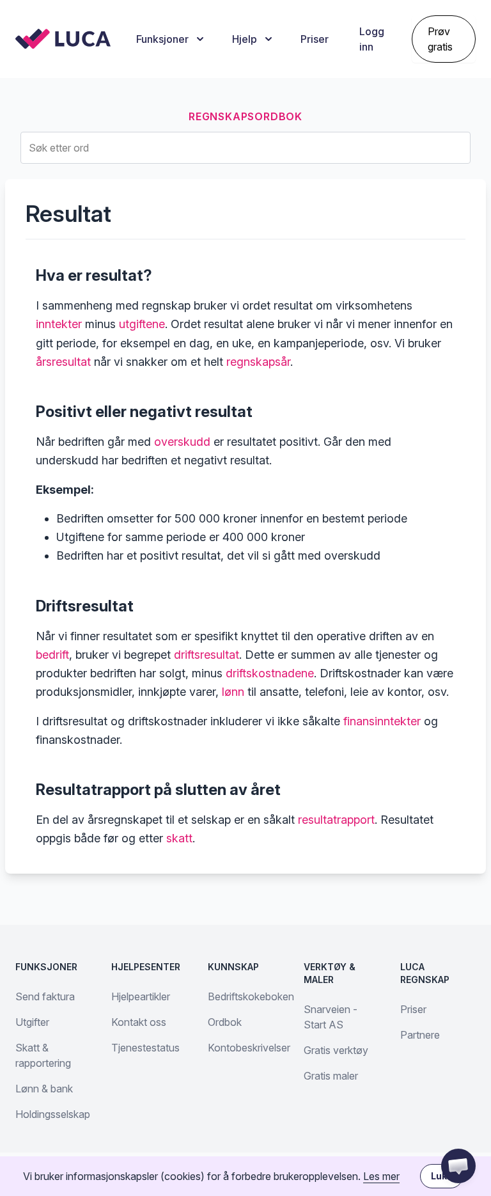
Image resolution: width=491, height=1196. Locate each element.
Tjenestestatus (145, 1047)
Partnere (420, 1034)
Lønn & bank (44, 1088)
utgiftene (142, 324)
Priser (314, 39)
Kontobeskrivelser (249, 1047)
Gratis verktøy (336, 1050)
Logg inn (371, 39)
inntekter (59, 324)
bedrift (52, 654)
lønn (233, 691)
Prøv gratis (440, 39)
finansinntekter (382, 721)
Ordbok (225, 1022)
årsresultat (63, 361)
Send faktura (45, 996)
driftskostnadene (270, 673)
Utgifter (32, 1022)
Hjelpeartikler (140, 996)
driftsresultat (206, 654)
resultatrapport (336, 819)
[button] (458, 1166)
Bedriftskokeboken (251, 996)
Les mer (381, 1176)
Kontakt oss (138, 1022)
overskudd (182, 441)
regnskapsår (258, 361)
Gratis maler (331, 1075)
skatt (179, 838)
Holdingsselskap (52, 1114)
